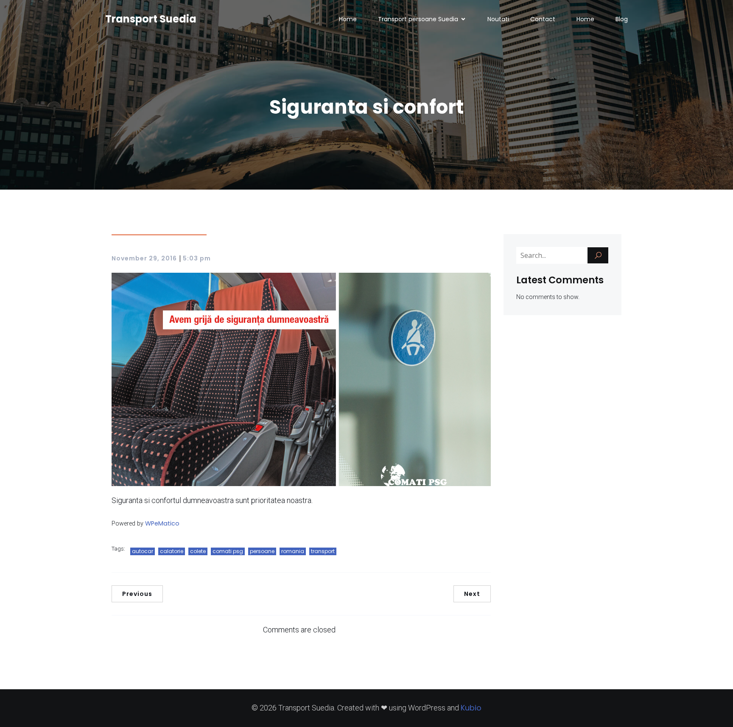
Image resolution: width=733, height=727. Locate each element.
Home (348, 19)
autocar (142, 551)
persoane (262, 551)
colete (198, 551)
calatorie (171, 551)
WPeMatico (162, 523)
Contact (542, 19)
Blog (621, 19)
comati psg (228, 551)
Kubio (471, 707)
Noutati (498, 19)
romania (292, 551)
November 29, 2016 (144, 258)
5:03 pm (197, 258)
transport (323, 551)
